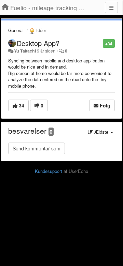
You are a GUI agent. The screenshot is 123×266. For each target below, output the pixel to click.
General (16, 30)
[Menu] (111, 7)
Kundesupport (48, 171)
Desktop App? (38, 43)
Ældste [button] (101, 132)
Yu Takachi (25, 51)
